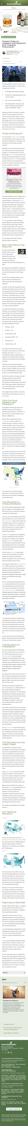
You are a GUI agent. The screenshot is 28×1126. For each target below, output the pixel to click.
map (3, 584)
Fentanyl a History (9, 1024)
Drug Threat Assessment (9, 590)
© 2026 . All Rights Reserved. (10, 1114)
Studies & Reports (5, 1079)
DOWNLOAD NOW (14, 192)
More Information (5, 1089)
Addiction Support (11, 1092)
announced (13, 552)
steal (11, 209)
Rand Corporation (7, 521)
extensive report (6, 656)
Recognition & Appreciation (19, 1078)
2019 (3, 305)
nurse (22, 200)
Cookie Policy (7, 1115)
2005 (4, 220)
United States (12, 1102)
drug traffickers (10, 771)
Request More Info (5, 1090)
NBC (14, 687)
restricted (11, 154)
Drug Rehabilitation (16, 1067)
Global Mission (13, 1075)
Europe (17, 1102)
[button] (14, 1110)
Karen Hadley (15, 54)
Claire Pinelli (20, 51)
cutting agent (6, 421)
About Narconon (5, 1075)
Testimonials (8, 1067)
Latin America (10, 1103)
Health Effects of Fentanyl (11, 1033)
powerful (14, 159)
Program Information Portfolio (17, 1089)
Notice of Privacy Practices (21, 1115)
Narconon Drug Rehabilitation (8, 1064)
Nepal (15, 1103)
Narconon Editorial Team (16, 1079)
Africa (19, 1103)
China (8, 534)
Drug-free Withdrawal (20, 1064)
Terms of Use (13, 1115)
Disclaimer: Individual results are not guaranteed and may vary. (13, 1116)
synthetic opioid (15, 137)
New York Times (8, 727)
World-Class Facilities (10, 1076)
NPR (3, 618)
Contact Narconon (15, 1090)
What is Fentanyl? (7, 61)
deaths (10, 787)
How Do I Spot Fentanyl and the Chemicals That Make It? (13, 1028)
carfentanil (10, 541)
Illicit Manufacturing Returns (10, 63)
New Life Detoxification (6, 1065)
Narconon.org (4, 1102)
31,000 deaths (17, 353)
